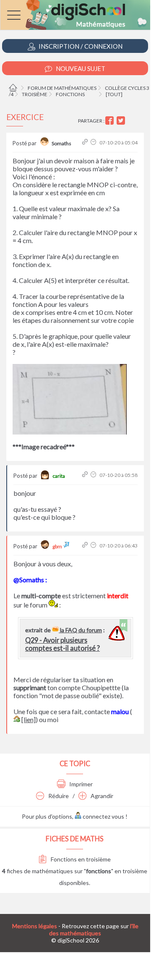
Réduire (58, 795)
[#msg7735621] (86, 475)
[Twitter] (122, 121)
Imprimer (80, 784)
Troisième (34, 94)
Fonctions (70, 94)
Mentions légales (34, 925)
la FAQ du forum (80, 630)
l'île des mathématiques (93, 929)
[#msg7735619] (86, 142)
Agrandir (101, 795)
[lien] (28, 719)
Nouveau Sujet (80, 68)
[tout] (114, 94)
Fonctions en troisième (80, 859)
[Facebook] (110, 121)
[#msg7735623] (86, 545)
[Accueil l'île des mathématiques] (14, 88)
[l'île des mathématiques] (75, 15)
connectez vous (102, 816)
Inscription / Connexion (79, 46)
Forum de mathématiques (62, 88)
